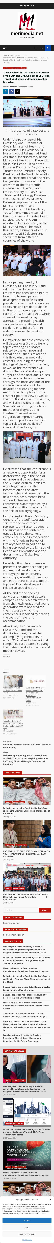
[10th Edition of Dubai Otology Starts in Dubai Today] (13, 680)
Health (8, 1080)
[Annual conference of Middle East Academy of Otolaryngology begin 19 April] (13, 714)
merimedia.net (27, 33)
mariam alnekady (10, 86)
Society (20, 1123)
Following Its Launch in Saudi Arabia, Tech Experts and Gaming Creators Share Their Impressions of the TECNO (27, 791)
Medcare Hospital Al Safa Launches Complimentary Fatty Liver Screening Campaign (27, 1155)
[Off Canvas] (4, 48)
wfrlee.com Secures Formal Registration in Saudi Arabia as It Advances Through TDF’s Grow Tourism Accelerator (26, 960)
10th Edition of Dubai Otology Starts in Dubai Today (12, 690)
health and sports (19, 1080)
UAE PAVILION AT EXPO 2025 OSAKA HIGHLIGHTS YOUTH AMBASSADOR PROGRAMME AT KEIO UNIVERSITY (27, 834)
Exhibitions (9, 845)
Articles (8, 802)
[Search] (41, 47)
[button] (50, 1199)
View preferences (27, 1234)
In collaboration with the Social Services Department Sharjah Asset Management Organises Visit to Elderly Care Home (22, 1038)
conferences (8, 68)
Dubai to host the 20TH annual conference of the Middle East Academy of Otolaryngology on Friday (35, 694)
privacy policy (27, 1240)
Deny (27, 1227)
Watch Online (48, 48)
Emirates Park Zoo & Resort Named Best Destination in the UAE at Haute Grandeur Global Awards (26, 1006)
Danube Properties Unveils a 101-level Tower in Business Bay (27, 744)
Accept (27, 1220)
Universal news (20, 68)
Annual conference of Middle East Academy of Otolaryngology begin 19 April (13, 725)
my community (11, 1123)
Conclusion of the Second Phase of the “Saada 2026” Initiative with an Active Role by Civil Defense (27, 877)
